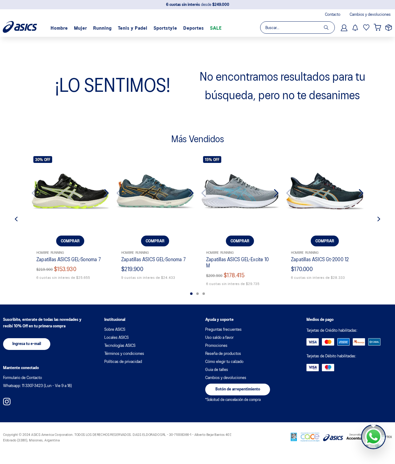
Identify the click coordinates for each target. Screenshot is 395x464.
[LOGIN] (345, 27)
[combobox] (297, 27)
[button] (191, 293)
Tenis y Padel (133, 28)
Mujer (80, 28)
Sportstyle (165, 28)
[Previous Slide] (38, 193)
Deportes (193, 28)
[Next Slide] (101, 193)
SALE (216, 28)
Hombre (59, 28)
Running (102, 28)
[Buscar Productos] (329, 27)
